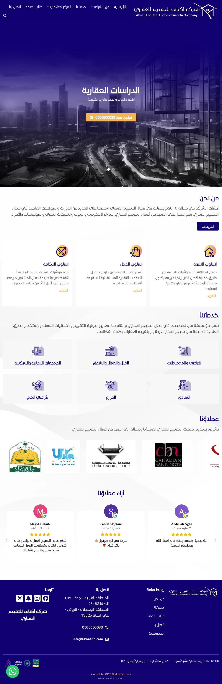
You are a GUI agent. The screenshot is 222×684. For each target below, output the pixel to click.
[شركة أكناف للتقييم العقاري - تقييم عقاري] (176, 11)
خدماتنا (81, 7)
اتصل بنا (15, 7)
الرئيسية (120, 7)
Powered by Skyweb (110, 678)
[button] (5, 15)
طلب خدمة (34, 7)
